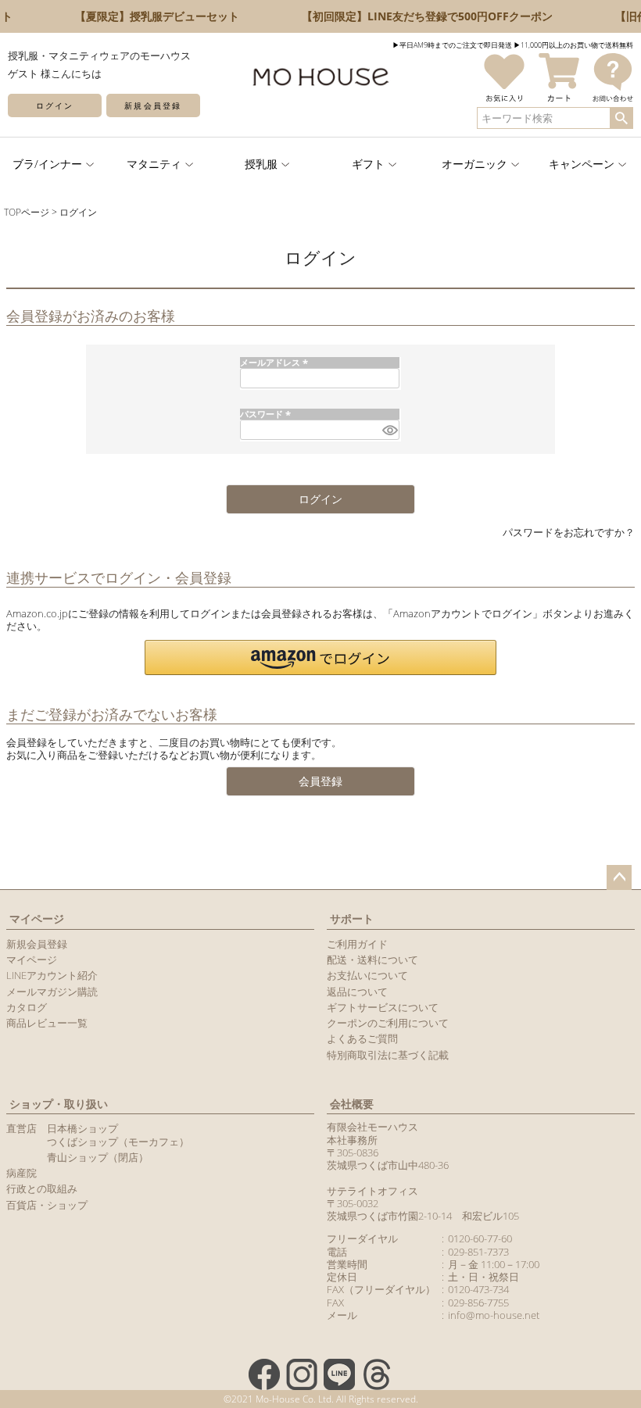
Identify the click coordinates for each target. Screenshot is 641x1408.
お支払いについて (367, 975)
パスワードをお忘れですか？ (569, 532)
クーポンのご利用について (388, 1023)
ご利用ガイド (357, 944)
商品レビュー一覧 (47, 1023)
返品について (357, 992)
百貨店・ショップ (47, 1205)
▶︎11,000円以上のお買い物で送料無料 (573, 45)
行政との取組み (41, 1188)
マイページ (36, 918)
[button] (320, 657)
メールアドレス (275, 362)
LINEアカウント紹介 (52, 975)
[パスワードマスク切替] (388, 429)
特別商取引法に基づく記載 (388, 1055)
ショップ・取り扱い (58, 1103)
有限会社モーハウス (372, 1127)
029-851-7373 (478, 1252)
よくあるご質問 (362, 1038)
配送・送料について (372, 959)
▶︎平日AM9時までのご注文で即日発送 (452, 45)
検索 (621, 118)
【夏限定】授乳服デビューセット (150, 16)
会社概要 (352, 1103)
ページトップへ (619, 877)
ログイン (54, 105)
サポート (352, 918)
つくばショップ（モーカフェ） (118, 1142)
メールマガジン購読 (52, 992)
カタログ (26, 1007)
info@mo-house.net (493, 1315)
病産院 (21, 1173)
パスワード (267, 414)
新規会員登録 (152, 105)
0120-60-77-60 (480, 1238)
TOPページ (26, 212)
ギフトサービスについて (383, 1007)
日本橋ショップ (82, 1128)
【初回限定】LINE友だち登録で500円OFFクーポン (420, 16)
